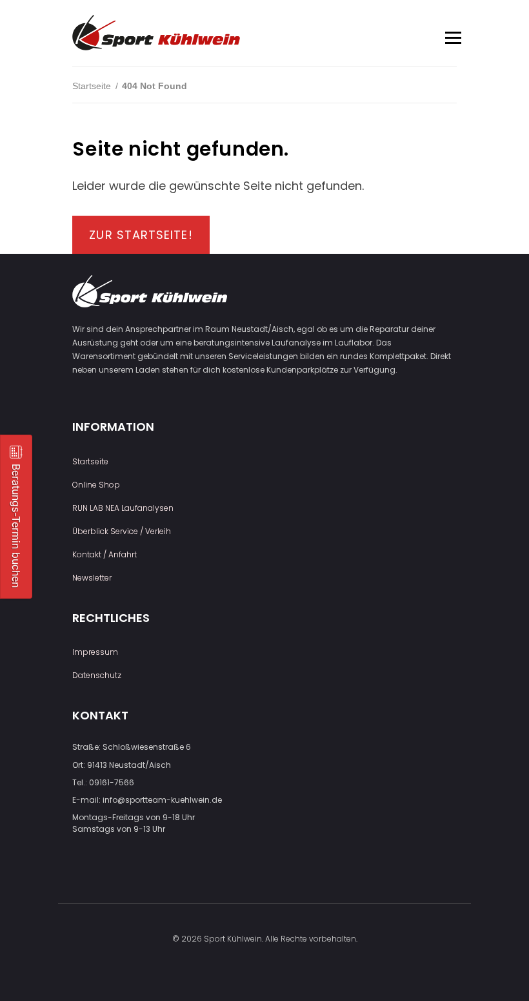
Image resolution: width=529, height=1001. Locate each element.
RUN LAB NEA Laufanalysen (123, 507)
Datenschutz (96, 675)
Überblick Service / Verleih (121, 531)
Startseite (91, 86)
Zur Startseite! (140, 235)
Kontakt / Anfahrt (104, 554)
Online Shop (96, 484)
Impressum (95, 651)
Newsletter (92, 577)
